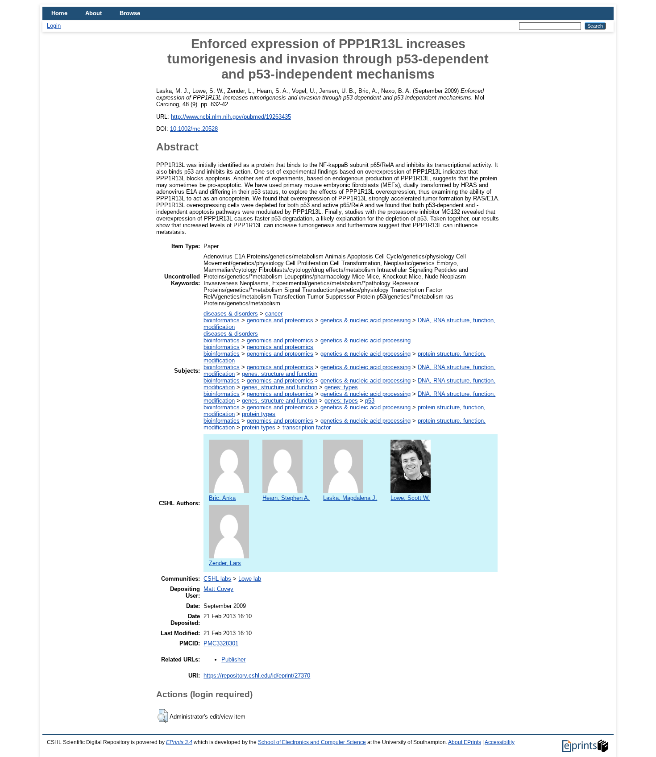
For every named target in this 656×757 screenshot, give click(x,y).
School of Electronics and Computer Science (312, 742)
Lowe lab (249, 578)
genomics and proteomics (280, 320)
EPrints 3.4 (179, 742)
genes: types (341, 387)
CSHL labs (217, 578)
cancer (273, 313)
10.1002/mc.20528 (194, 128)
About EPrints (464, 742)
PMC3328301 (220, 643)
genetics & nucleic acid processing (365, 320)
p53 (369, 400)
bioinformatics (221, 320)
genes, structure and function (279, 373)
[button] (163, 716)
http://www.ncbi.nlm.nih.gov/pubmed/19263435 (231, 116)
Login (54, 25)
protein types (258, 414)
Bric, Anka (222, 498)
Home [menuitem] (59, 13)
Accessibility (500, 742)
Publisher (233, 659)
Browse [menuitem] (130, 13)
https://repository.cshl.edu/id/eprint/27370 (256, 675)
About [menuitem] (93, 13)
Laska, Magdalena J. (350, 498)
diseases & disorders (230, 313)
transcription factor (306, 427)
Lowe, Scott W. (410, 498)
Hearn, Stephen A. (286, 498)
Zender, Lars (225, 563)
